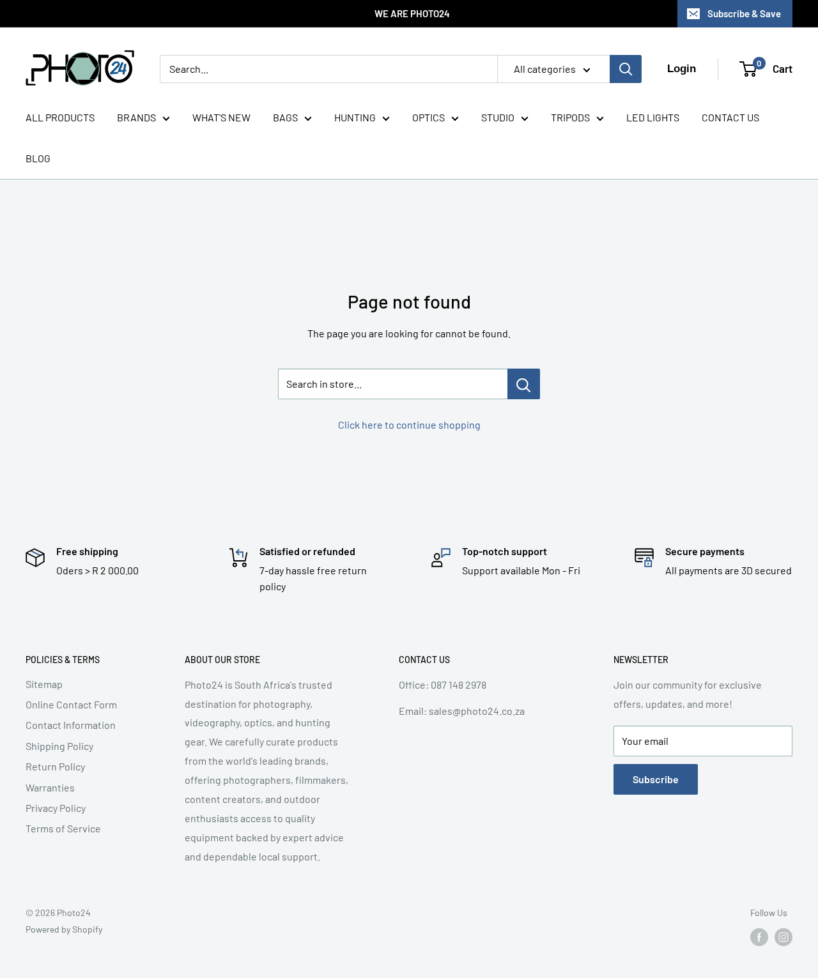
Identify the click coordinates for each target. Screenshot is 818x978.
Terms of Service (63, 828)
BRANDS (136, 117)
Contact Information (71, 725)
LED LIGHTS (652, 117)
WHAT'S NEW (221, 117)
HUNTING (355, 117)
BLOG (38, 158)
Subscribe (656, 779)
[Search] (626, 69)
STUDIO (497, 117)
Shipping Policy (59, 746)
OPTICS (428, 117)
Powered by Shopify (64, 929)
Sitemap (44, 684)
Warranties (50, 787)
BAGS (285, 117)
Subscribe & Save (744, 13)
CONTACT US (730, 117)
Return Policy (55, 766)
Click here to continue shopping (409, 424)
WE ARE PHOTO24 (412, 13)
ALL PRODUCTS (60, 117)
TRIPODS (570, 117)
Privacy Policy (56, 808)
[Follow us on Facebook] (759, 937)
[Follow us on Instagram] (783, 937)
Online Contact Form (71, 704)
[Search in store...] (523, 384)
